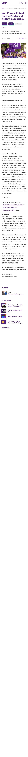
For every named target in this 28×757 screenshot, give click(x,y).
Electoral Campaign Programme (13, 205)
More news (5, 327)
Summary (4, 23)
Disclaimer (4, 27)
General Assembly (8, 210)
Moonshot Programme (10, 207)
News (3, 8)
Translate (11, 23)
